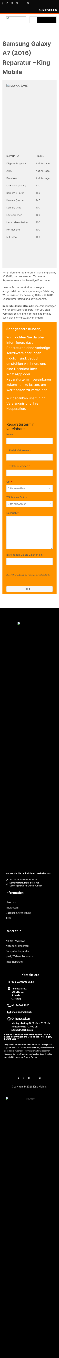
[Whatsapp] (12, 3)
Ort (9, 481)
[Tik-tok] (17, 3)
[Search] (46, 20)
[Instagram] (7, 3)
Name (9, 434)
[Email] (22, 3)
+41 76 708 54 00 (48, 10)
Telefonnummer (19, 466)
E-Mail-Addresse (20, 450)
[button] (55, 25)
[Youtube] (28, 3)
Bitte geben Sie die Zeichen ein (25, 554)
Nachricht (13, 513)
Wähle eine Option (18, 497)
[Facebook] (2, 3)
